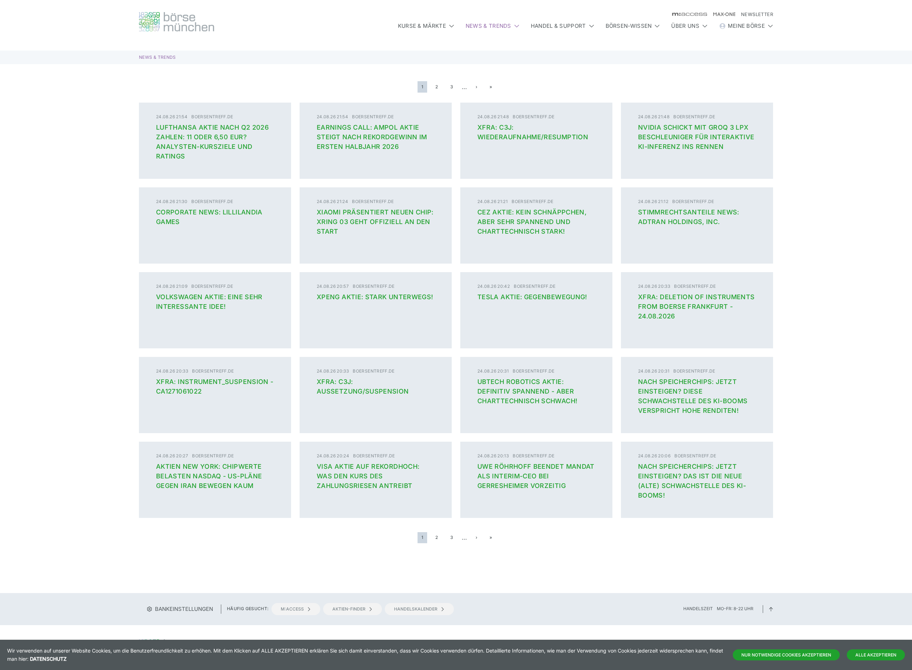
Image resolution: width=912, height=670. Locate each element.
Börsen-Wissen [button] (629, 25)
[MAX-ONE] (721, 14)
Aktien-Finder (349, 609)
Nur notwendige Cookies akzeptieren (786, 655)
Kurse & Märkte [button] (422, 25)
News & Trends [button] (488, 25)
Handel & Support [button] (558, 25)
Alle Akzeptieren (875, 655)
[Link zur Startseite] (215, 21)
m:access (292, 609)
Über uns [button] (685, 25)
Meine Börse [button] (746, 25)
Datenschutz (48, 659)
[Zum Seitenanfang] (771, 608)
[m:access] (686, 14)
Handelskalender (415, 609)
